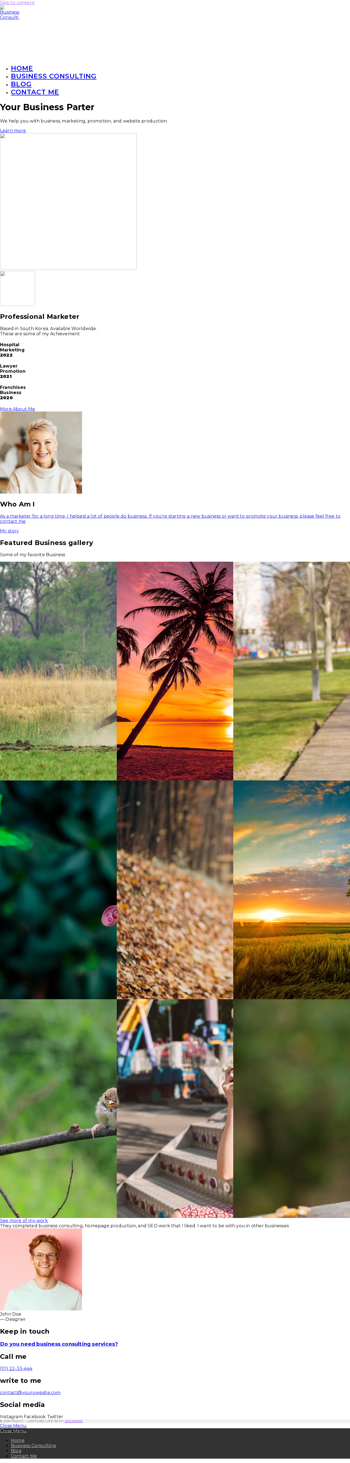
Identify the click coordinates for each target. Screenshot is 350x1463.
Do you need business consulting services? (59, 1344)
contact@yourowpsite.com (30, 1392)
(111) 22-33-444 (16, 1368)
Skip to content (17, 2)
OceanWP (74, 1421)
